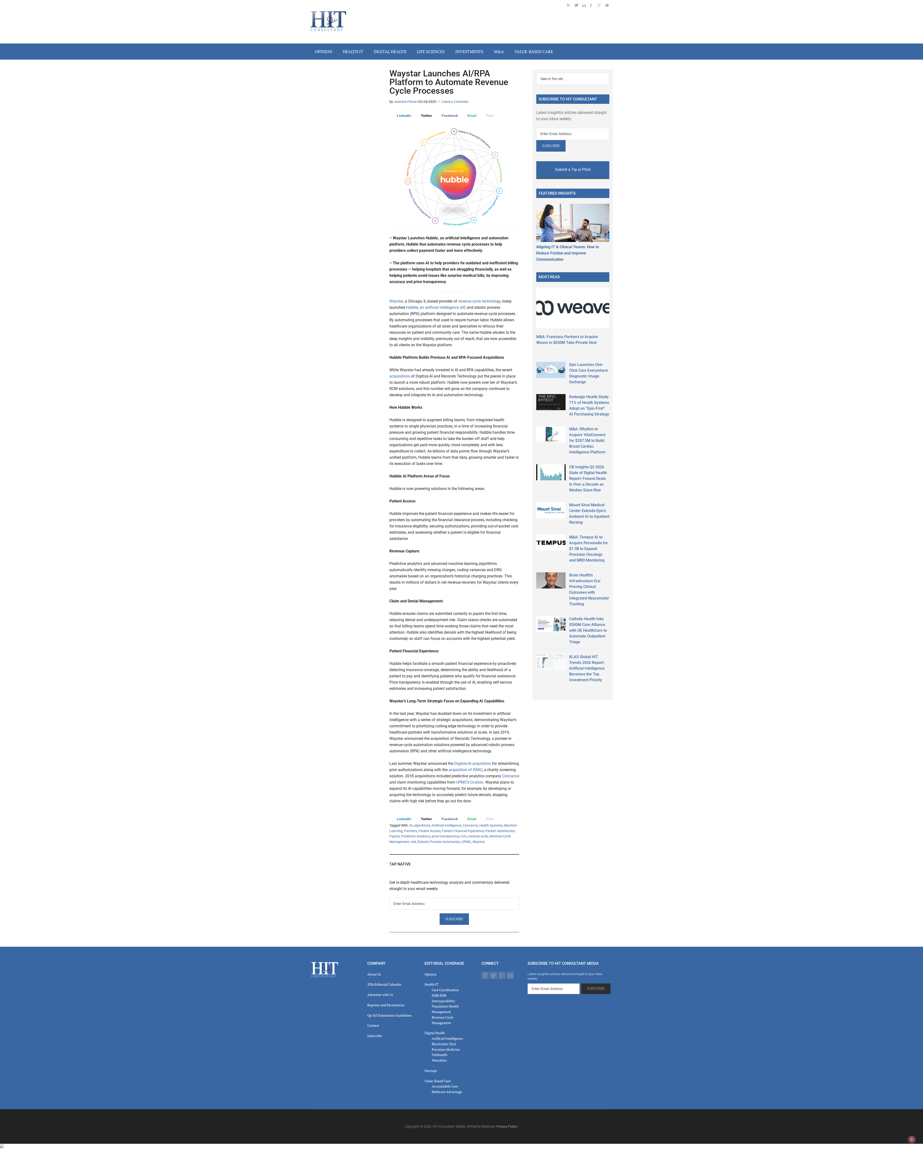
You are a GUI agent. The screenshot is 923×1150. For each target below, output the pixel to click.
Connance (510, 776)
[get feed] (570, 6)
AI (410, 825)
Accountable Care (445, 1086)
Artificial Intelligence (446, 825)
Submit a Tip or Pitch (573, 169)
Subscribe (374, 1035)
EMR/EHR (439, 995)
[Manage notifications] (912, 1139)
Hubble (412, 307)
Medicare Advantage (447, 1091)
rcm (464, 836)
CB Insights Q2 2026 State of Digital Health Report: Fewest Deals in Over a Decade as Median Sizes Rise (588, 478)
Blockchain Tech (444, 1044)
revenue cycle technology (479, 301)
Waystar (396, 301)
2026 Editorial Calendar (384, 984)
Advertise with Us (380, 994)
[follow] (578, 6)
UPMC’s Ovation (469, 782)
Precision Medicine (446, 1049)
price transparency (445, 836)
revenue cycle (478, 836)
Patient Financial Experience (463, 831)
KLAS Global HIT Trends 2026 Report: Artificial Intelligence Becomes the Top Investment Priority (587, 668)
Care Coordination (445, 990)
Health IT (431, 984)
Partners (410, 831)
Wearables (439, 1060)
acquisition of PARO (465, 769)
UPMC (466, 842)
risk (413, 842)
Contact (373, 1025)
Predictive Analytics (415, 836)
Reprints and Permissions (386, 1005)
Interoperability (443, 1001)
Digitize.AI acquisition (472, 763)
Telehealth (439, 1054)
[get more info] (609, 6)
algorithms (422, 825)
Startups (430, 1070)
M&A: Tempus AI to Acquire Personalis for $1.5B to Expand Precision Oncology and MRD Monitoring (588, 549)
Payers (394, 836)
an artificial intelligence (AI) (443, 307)
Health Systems (491, 825)
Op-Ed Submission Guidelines (389, 1015)
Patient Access (429, 831)
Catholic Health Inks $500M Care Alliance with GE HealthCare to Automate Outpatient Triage (588, 630)
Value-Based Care (437, 1081)
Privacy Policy (506, 1126)
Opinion (430, 974)
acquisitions (400, 376)
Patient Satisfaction (500, 831)
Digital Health (434, 1033)
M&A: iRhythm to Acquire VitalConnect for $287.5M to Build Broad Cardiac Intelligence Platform (587, 440)
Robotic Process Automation (439, 842)
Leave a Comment (455, 102)
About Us (374, 974)
